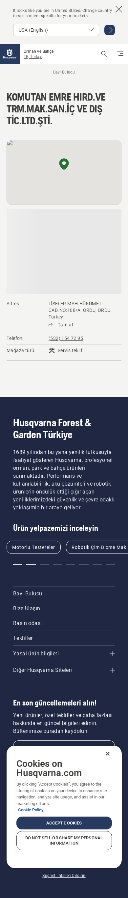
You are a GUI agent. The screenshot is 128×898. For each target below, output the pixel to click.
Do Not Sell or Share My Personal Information (64, 840)
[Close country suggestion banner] (119, 9)
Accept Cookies (64, 823)
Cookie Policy (31, 809)
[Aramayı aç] (104, 54)
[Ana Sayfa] (10, 54)
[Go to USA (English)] (109, 30)
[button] (64, 164)
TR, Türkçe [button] (33, 56)
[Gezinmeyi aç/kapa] (120, 54)
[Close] (107, 753)
